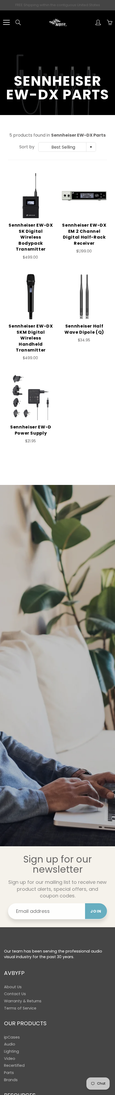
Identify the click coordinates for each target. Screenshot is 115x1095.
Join (96, 911)
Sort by (26, 147)
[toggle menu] (6, 22)
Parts (9, 1072)
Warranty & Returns (22, 1001)
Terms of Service (20, 1008)
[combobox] (67, 147)
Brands (11, 1079)
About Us (13, 987)
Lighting (11, 1051)
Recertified (14, 1065)
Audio (9, 1044)
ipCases (12, 1037)
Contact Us (15, 993)
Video (9, 1058)
